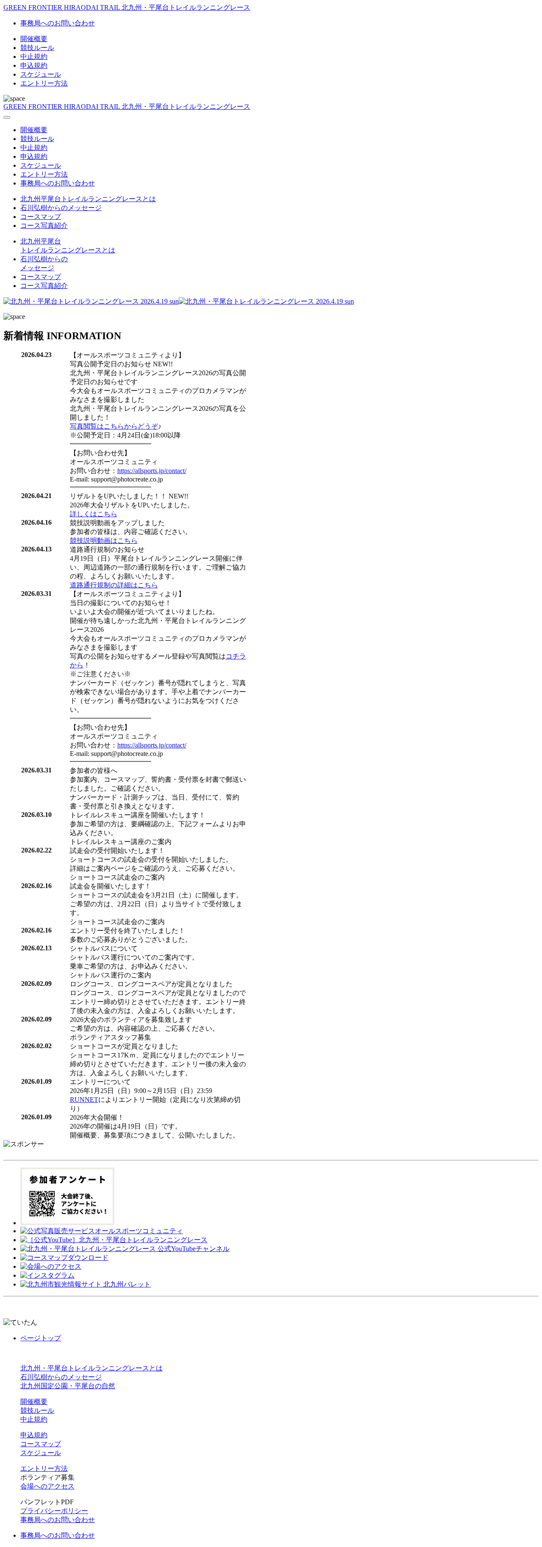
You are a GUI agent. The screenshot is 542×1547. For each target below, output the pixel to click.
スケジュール (40, 74)
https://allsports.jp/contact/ (151, 470)
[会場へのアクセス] (50, 1266)
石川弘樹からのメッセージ (61, 207)
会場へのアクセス (47, 1486)
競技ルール (37, 47)
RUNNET (84, 1099)
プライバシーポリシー (54, 1510)
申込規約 (33, 65)
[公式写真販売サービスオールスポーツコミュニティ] (101, 1230)
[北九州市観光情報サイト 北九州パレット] (85, 1284)
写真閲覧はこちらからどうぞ (114, 426)
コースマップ (40, 216)
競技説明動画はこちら (104, 540)
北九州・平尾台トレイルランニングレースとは (91, 1368)
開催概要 (33, 38)
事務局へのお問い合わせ (57, 23)
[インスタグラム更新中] (47, 1275)
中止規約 (33, 56)
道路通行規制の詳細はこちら (114, 585)
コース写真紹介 (44, 225)
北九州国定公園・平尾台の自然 (67, 1385)
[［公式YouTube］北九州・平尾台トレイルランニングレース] (113, 1239)
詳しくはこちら (93, 514)
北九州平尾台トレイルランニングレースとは (88, 198)
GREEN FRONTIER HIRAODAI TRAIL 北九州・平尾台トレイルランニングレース (126, 7)
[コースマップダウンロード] (64, 1257)
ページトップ (40, 1338)
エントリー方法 (44, 83)
